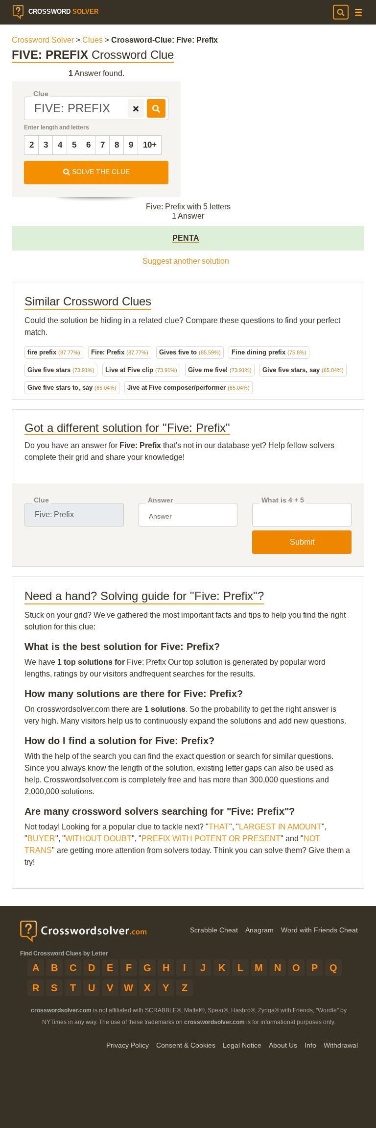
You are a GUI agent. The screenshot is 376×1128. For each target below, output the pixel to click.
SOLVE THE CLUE (100, 171)
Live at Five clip (141, 370)
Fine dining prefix (269, 352)
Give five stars (60, 370)
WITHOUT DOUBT (98, 838)
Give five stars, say (303, 370)
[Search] (341, 12)
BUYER (41, 838)
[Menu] (358, 12)
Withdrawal (341, 1045)
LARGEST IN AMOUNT (280, 827)
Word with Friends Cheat (319, 930)
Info (310, 1045)
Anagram (259, 930)
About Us (283, 1045)
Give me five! (220, 370)
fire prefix (53, 352)
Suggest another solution (185, 261)
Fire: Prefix (119, 352)
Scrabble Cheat (214, 930)
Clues (92, 40)
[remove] (136, 108)
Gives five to (190, 352)
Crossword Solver (43, 40)
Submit (302, 542)
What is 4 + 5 (282, 500)
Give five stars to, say (72, 387)
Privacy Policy (127, 1045)
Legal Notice (242, 1045)
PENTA (185, 238)
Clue (40, 94)
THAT (219, 827)
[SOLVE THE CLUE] (156, 108)
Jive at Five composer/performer (188, 387)
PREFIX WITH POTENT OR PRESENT (211, 838)
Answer (160, 500)
